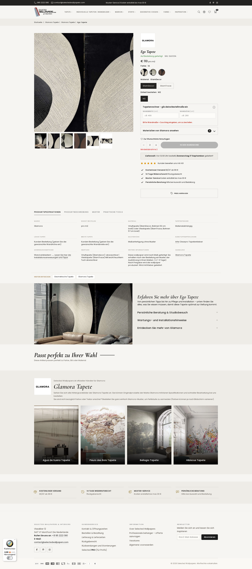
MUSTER (96, 212)
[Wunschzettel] (209, 12)
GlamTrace (166, 85)
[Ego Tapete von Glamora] (54, 140)
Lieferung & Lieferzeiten (93, 537)
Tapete (68, 12)
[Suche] (199, 12)
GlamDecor (148, 85)
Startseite (38, 22)
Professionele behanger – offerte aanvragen (146, 535)
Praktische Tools (113, 212)
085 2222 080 (43, 2)
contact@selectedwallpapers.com (69, 2)
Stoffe (131, 12)
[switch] (10, 558)
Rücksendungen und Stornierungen (99, 545)
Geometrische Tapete (63, 276)
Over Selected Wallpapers (142, 529)
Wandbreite (150, 111)
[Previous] (40, 82)
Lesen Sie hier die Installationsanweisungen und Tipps (52, 256)
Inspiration (180, 12)
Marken (119, 12)
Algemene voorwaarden (141, 545)
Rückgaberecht (89, 541)
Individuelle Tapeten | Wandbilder (92, 12)
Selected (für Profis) (94, 550)
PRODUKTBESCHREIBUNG (76, 212)
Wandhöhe (187, 111)
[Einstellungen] (204, 12)
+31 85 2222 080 (60, 535)
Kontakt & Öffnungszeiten (94, 529)
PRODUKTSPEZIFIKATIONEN (47, 212)
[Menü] (14, 540)
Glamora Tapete (52, 22)
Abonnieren (209, 537)
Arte (177, 241)
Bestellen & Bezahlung (93, 533)
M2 (144, 98)
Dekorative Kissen (149, 12)
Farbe (166, 12)
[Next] (127, 82)
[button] (215, 12)
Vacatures (134, 540)
